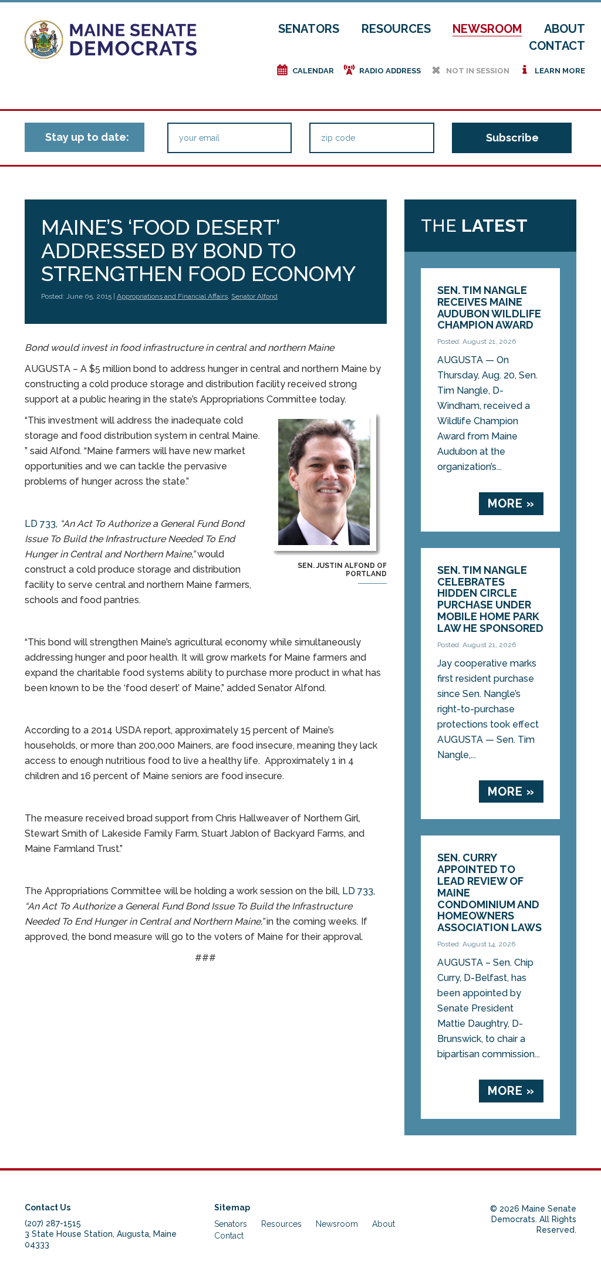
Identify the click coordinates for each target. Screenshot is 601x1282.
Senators (308, 29)
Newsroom (487, 29)
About (564, 29)
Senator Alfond (254, 296)
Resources (396, 29)
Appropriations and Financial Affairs (172, 296)
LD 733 (40, 523)
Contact (557, 46)
